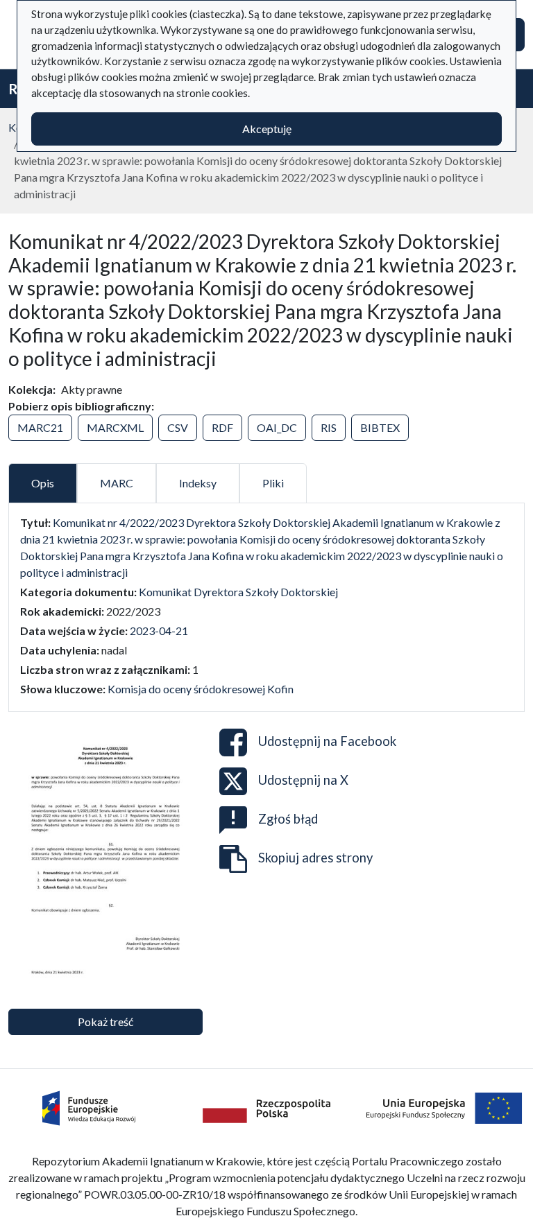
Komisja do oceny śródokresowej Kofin (201, 688)
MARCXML (115, 427)
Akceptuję (266, 128)
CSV (177, 427)
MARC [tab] (116, 482)
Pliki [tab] (273, 482)
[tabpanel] (266, 605)
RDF (222, 427)
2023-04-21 (159, 630)
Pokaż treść (105, 1021)
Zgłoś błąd (288, 818)
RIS (329, 427)
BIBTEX (380, 427)
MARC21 (40, 427)
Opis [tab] (42, 482)
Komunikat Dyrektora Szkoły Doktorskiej (238, 591)
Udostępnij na (327, 741)
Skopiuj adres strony (315, 857)
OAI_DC (277, 427)
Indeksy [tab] (198, 482)
